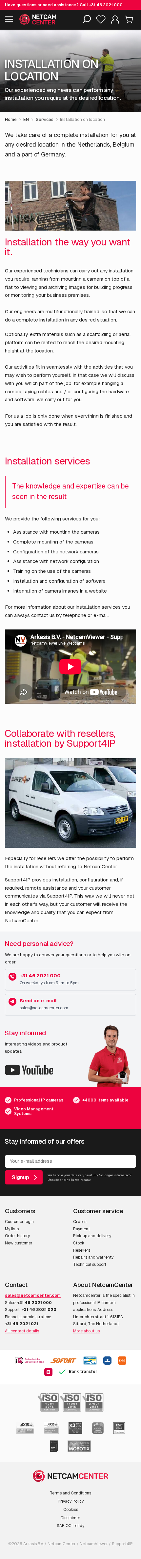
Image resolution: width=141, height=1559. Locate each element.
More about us (86, 1331)
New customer (18, 1243)
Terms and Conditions (70, 1493)
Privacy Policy (71, 1501)
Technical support (89, 1264)
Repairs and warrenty (93, 1257)
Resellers (81, 1250)
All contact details (22, 1331)
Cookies (70, 1509)
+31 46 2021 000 (106, 5)
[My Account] (115, 21)
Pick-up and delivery (92, 1236)
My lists (12, 1229)
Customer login (19, 1221)
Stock (78, 1243)
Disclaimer (70, 1517)
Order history (17, 1236)
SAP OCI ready (70, 1525)
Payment (81, 1229)
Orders (79, 1221)
